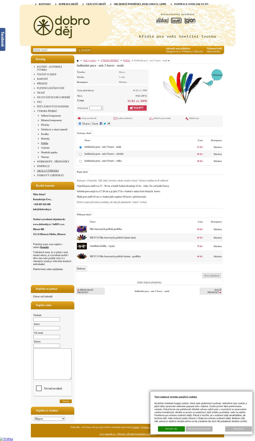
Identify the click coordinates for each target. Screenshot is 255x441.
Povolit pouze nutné (199, 429)
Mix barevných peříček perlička (106, 229)
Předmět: (37, 315)
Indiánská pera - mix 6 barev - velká (103, 160)
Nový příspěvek (211, 275)
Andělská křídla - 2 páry (102, 246)
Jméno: (36, 324)
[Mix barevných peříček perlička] (82, 231)
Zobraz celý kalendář (43, 296)
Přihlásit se (187, 51)
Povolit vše (171, 429)
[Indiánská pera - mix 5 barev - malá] (182, 86)
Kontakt (44, 247)
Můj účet (198, 51)
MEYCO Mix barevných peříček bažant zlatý (113, 237)
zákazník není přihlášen (178, 48)
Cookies (135, 427)
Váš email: (38, 332)
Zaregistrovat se (173, 51)
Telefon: (37, 341)
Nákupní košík (214, 48)
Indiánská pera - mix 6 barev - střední (103, 153)
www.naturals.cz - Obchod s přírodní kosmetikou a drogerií (127, 434)
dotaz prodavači (89, 118)
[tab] (81, 269)
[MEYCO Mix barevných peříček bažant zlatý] (82, 240)
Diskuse (81, 268)
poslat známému (125, 118)
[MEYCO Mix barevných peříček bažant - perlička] (82, 260)
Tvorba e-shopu (148, 427)
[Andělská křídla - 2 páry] (82, 248)
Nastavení (238, 429)
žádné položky (213, 51)
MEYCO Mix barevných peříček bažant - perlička (115, 256)
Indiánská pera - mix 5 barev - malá (102, 146)
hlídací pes (194, 118)
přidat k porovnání (162, 118)
